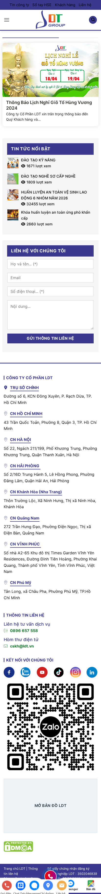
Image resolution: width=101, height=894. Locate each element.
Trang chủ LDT (14, 868)
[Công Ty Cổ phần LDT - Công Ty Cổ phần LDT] (50, 19)
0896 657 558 (24, 630)
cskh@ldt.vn (22, 646)
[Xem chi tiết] (9, 671)
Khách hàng (65, 4)
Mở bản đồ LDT (50, 805)
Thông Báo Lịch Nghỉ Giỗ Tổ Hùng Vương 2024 (49, 105)
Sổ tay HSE (41, 4)
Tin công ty (19, 4)
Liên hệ (85, 4)
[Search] (93, 20)
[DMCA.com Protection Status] (18, 846)
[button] (7, 20)
